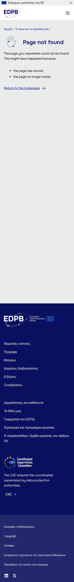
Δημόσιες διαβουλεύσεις (21, 368)
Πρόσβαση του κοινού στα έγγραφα (26, 564)
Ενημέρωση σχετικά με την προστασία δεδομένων (35, 555)
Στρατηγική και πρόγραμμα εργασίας (29, 427)
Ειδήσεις (10, 377)
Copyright (10, 536)
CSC (9, 494)
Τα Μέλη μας (12, 411)
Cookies (9, 545)
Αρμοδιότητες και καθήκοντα (23, 403)
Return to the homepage (22, 88)
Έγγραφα (10, 352)
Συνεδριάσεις (13, 385)
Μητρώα (10, 360)
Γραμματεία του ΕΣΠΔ (19, 419)
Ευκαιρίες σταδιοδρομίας (19, 526)
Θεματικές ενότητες (17, 344)
